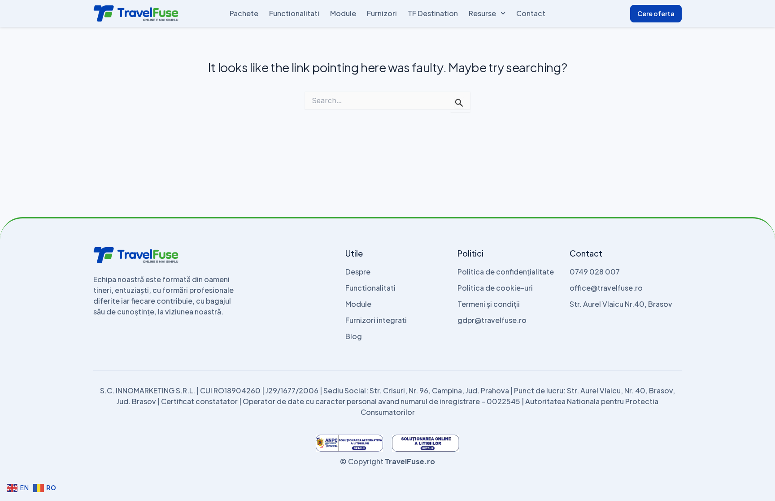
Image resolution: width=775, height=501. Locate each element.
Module (343, 13)
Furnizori (382, 13)
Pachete (244, 13)
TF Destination (433, 13)
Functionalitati (294, 13)
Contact (530, 13)
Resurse (482, 13)
